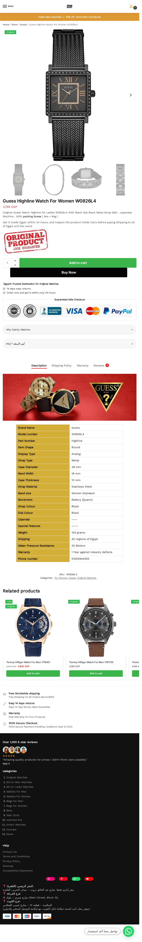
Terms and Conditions (16, 856)
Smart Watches (16, 824)
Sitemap (8, 865)
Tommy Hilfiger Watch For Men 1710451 (28, 662)
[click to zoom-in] (69, 95)
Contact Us (10, 851)
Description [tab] (39, 365)
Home (6, 24)
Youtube (11, 829)
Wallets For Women (18, 796)
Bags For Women (16, 805)
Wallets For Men (16, 791)
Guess (23, 24)
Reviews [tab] (101, 365)
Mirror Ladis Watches (19, 786)
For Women (61, 577)
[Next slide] (131, 95)
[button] (132, 7)
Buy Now (69, 272)
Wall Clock (12, 815)
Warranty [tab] (83, 365)
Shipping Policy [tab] (62, 365)
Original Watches (86, 577)
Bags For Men (14, 800)
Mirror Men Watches (19, 782)
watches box (14, 819)
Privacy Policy (11, 861)
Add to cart (78, 263)
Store (15, 24)
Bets (9, 810)
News (9, 834)
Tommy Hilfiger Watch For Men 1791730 (91, 662)
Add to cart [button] (33, 673)
